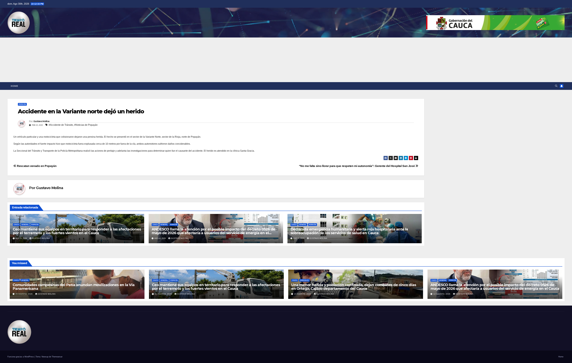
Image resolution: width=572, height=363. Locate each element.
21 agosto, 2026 (163, 294)
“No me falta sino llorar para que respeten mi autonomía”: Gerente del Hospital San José (357, 166)
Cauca (16, 224)
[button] (556, 86)
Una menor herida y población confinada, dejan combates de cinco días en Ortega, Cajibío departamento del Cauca (353, 287)
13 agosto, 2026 (303, 294)
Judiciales (304, 280)
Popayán (22, 104)
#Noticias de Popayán (86, 125)
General (25, 224)
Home (14, 86)
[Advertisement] (286, 60)
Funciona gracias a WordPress (21, 357)
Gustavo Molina (41, 121)
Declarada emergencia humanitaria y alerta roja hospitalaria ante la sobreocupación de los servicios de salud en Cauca (349, 231)
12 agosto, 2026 (442, 294)
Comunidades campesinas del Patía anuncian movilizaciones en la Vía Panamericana (74, 287)
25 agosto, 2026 (24, 294)
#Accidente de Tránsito (61, 125)
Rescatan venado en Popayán (36, 166)
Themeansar (57, 357)
